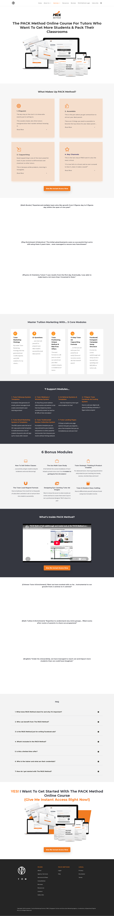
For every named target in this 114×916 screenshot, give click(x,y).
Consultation (41, 881)
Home (40, 3)
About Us (47, 3)
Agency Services (43, 874)
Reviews (73, 3)
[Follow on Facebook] (18, 879)
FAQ (59, 874)
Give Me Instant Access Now (57, 188)
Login (59, 870)
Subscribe (95, 3)
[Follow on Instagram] (22, 879)
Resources (65, 3)
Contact (40, 891)
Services (56, 3)
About (39, 870)
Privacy (81, 870)
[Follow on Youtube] (25, 879)
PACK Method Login (84, 3)
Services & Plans (43, 877)
